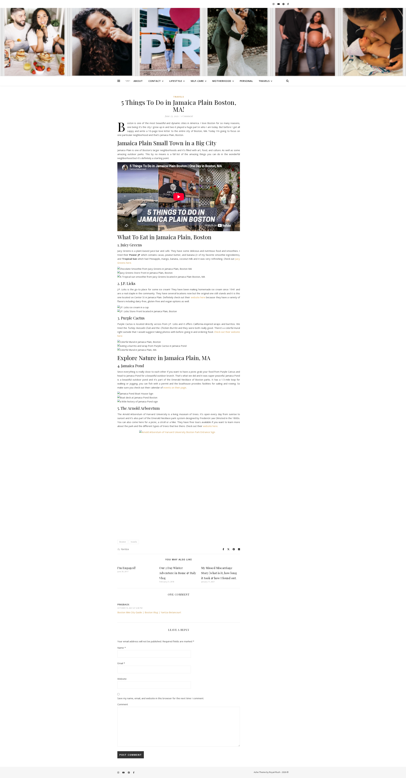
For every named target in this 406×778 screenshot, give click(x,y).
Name (121, 647)
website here (198, 297)
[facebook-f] (288, 4)
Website (122, 678)
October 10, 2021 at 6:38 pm (129, 608)
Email (121, 663)
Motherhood (221, 80)
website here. (210, 426)
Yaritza (125, 549)
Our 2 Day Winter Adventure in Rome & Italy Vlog (177, 573)
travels (134, 541)
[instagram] (274, 4)
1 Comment (187, 116)
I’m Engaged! (126, 568)
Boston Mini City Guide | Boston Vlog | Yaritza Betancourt (149, 612)
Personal (246, 80)
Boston (122, 541)
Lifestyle (175, 80)
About (138, 80)
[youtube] (278, 4)
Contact (154, 80)
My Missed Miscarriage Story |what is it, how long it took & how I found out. (219, 573)
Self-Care (197, 80)
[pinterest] (283, 4)
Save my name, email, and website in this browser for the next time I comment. (160, 698)
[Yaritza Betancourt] (203, 42)
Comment (122, 704)
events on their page (174, 387)
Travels (264, 80)
